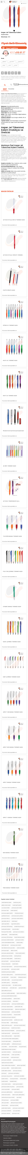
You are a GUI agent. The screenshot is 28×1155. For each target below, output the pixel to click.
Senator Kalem (7, 1138)
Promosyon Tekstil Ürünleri (10, 1136)
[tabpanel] (14, 14)
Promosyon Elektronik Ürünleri (11, 1140)
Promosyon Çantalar (9, 1143)
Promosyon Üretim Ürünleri (10, 1145)
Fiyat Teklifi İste (12, 48)
